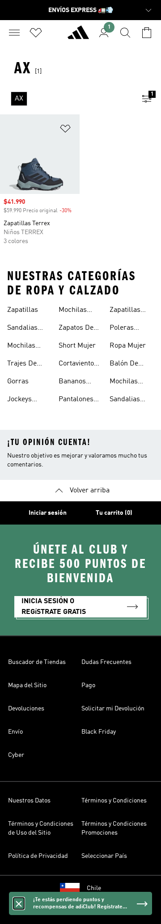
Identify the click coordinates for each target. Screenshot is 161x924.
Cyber (16, 755)
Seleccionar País (104, 856)
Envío (15, 732)
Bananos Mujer (72, 382)
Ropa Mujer (128, 345)
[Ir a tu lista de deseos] (36, 32)
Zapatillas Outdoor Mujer (125, 311)
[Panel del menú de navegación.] (14, 32)
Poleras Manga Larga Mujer (130, 328)
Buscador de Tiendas (37, 662)
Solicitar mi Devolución (112, 709)
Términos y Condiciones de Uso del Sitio (40, 828)
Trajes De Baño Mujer (25, 364)
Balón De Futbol (124, 364)
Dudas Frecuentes (106, 662)
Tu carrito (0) (114, 513)
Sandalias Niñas (125, 400)
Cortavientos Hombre (78, 364)
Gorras (18, 381)
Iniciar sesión (48, 513)
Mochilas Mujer (21, 346)
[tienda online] (78, 36)
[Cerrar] (18, 903)
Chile (94, 888)
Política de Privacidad (38, 856)
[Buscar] (125, 32)
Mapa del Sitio (27, 685)
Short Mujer (77, 345)
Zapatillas (22, 310)
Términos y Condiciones (114, 801)
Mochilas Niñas (124, 382)
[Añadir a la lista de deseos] (65, 130)
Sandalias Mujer (22, 328)
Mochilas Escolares (74, 311)
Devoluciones (26, 709)
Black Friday (98, 732)
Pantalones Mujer (76, 400)
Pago (88, 685)
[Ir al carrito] (146, 32)
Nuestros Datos (29, 801)
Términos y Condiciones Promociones (114, 828)
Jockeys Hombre (20, 400)
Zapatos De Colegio (76, 328)
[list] (66, 99)
